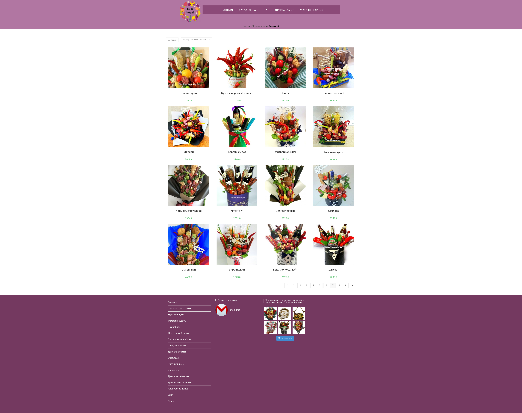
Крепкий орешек (285, 151)
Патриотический (333, 92)
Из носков (173, 370)
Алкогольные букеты (179, 308)
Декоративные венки (180, 382)
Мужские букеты (259, 26)
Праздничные (176, 364)
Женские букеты (177, 320)
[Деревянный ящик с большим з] (299, 313)
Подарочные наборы (180, 339)
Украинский (237, 269)
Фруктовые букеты (178, 333)
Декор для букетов (178, 376)
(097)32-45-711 (285, 9)
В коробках (174, 327)
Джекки (333, 269)
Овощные (173, 357)
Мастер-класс (311, 9)
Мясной (189, 151)
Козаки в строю (333, 151)
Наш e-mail (234, 309)
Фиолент (237, 210)
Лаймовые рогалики (189, 210)
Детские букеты (177, 351)
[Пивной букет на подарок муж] (270, 313)
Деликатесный (285, 210)
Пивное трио (189, 92)
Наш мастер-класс (178, 388)
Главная (226, 9)
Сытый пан (188, 269)
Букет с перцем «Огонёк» (237, 92)
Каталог (245, 9)
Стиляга (333, 210)
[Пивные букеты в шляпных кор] (284, 327)
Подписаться (286, 338)
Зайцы (285, 92)
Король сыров (237, 151)
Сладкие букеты (177, 345)
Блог (170, 394)
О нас (265, 9)
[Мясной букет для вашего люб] (299, 327)
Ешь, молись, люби (285, 269)
